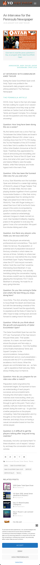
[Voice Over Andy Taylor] (17, 3)
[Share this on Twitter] (10, 457)
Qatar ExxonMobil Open (17, 465)
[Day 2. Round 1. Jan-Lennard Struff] (7, 514)
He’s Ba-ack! (17, 522)
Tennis (31, 461)
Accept (20, 545)
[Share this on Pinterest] (19, 457)
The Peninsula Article (15, 97)
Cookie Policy (19, 562)
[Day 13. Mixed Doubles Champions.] (7, 504)
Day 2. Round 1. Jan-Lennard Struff (23, 513)
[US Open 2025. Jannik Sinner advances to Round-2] (7, 495)
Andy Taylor (24, 23)
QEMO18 (28, 469)
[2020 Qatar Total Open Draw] (7, 486)
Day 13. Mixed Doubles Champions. (21, 503)
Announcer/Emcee (12, 461)
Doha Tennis (24, 461)
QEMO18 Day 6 (9, 473)
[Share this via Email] (24, 457)
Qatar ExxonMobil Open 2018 (13, 469)
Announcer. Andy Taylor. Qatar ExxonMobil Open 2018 (23, 66)
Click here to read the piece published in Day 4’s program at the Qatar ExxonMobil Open (20, 55)
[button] (37, 525)
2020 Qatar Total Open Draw (23, 485)
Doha (6, 465)
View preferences (20, 557)
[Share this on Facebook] (5, 457)
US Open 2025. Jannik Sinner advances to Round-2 (23, 494)
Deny (20, 551)
